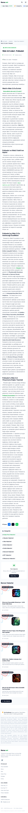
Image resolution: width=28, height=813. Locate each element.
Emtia (2, 778)
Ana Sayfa (4, 41)
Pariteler (3, 776)
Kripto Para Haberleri (19, 41)
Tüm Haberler (7, 701)
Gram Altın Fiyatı (5, 790)
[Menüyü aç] (25, 2)
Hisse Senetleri (4, 766)
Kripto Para (3, 774)
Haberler (11, 41)
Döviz (2, 769)
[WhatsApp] (16, 524)
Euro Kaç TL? (4, 788)
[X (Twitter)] (13, 524)
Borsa (4, 2)
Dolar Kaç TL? (4, 785)
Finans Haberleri (5, 792)
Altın (2, 771)
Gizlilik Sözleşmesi (5, 799)
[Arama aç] (21, 2)
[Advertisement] (14, 23)
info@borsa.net (6, 802)
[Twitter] (2, 760)
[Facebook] (9, 524)
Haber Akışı (13, 575)
